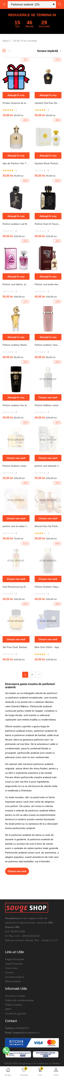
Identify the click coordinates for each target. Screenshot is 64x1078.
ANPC (8, 1009)
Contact (9, 972)
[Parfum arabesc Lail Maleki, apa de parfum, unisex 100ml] (16, 197)
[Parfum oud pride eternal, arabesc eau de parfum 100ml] (48, 258)
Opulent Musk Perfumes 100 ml (48, 163)
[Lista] (9, 52)
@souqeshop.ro (30, 1032)
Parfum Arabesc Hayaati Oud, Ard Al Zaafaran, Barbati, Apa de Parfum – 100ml (48, 586)
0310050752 (22, 1028)
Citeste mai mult (17, 871)
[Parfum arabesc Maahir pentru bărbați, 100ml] (16, 318)
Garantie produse (14, 977)
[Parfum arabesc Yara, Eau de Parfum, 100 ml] (48, 318)
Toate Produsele (14, 963)
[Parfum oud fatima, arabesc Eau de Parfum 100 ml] (16, 258)
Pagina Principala (14, 959)
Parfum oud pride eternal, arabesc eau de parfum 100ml (48, 284)
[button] (40, 1072)
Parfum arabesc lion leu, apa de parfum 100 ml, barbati (16, 405)
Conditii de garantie (15, 1013)
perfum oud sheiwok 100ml (48, 465)
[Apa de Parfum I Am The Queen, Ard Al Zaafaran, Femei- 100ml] (16, 137)
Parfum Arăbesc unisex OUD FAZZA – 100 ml (48, 405)
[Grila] (4, 52)
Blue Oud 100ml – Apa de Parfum (48, 647)
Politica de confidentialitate (19, 1000)
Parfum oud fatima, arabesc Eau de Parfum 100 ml (16, 284)
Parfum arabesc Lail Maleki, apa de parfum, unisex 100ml (16, 224)
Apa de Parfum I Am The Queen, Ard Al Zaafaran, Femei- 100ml (16, 163)
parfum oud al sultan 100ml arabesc (16, 526)
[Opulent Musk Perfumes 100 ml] (48, 137)
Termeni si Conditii (15, 996)
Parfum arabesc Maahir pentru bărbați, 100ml (16, 345)
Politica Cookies (13, 1004)
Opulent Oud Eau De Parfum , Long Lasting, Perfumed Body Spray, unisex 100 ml (48, 103)
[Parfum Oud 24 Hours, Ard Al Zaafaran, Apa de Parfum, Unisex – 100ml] (48, 197)
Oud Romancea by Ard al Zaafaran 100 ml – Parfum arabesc (16, 586)
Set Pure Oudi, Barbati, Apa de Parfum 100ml (16, 647)
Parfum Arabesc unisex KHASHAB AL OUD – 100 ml (16, 465)
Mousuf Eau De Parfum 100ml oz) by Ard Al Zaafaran (48, 526)
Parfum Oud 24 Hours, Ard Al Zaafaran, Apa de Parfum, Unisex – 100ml (48, 224)
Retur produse (13, 981)
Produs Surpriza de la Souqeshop (16, 103)
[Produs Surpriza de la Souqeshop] (16, 76)
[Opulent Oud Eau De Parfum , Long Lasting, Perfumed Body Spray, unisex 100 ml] (48, 76)
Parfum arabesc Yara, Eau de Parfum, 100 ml (48, 345)
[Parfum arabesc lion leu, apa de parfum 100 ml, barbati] (16, 379)
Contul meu (11, 968)
